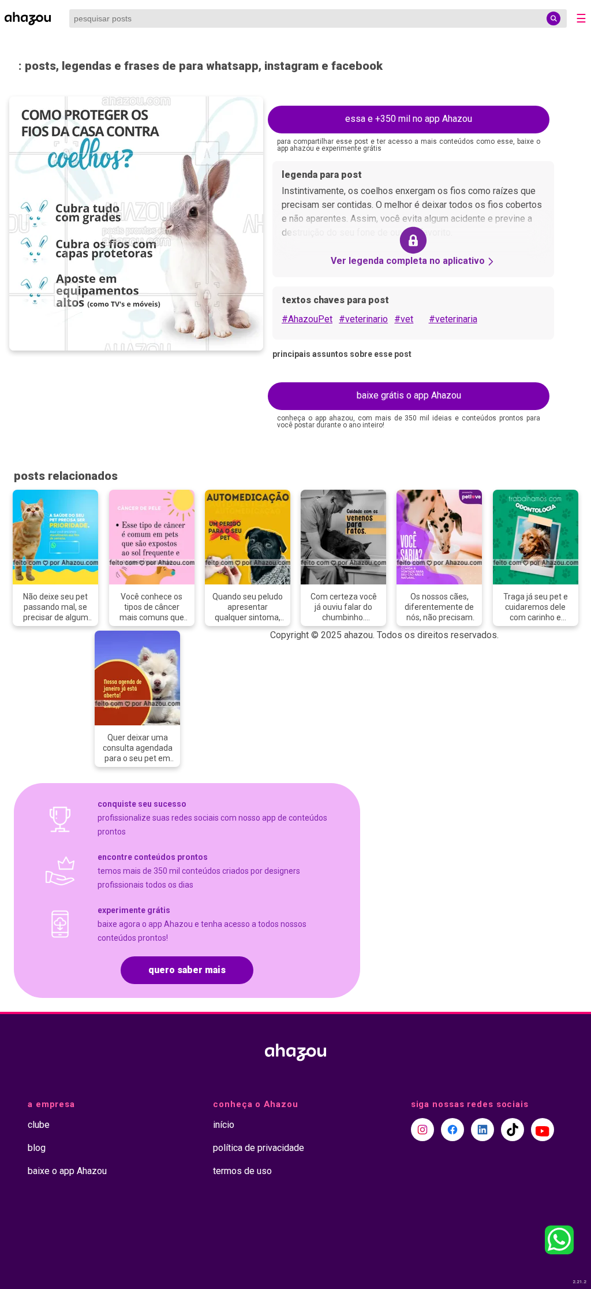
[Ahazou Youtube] (542, 1129)
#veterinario (363, 319)
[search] (553, 18)
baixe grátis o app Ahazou (409, 395)
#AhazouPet (307, 319)
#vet (403, 319)
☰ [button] (581, 18)
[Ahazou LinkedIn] (482, 1129)
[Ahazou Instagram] (422, 1129)
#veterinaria (453, 319)
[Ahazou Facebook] (452, 1129)
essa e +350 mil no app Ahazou (408, 118)
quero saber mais (187, 969)
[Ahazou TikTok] (512, 1129)
